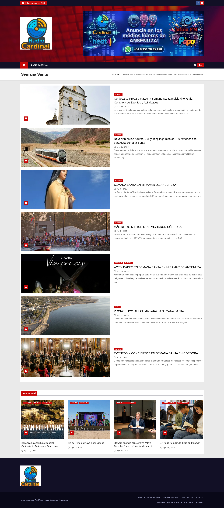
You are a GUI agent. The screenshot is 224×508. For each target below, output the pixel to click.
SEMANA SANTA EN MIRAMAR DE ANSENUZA (145, 184)
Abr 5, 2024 (122, 231)
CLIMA (117, 307)
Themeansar (63, 500)
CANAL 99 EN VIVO (152, 498)
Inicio (114, 74)
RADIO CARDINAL (40, 65)
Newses (53, 500)
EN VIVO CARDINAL (195, 498)
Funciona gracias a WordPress (32, 500)
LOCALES (28, 403)
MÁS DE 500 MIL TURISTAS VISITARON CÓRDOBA (148, 227)
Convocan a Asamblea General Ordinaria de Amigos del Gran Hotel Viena (39, 446)
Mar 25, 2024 (123, 315)
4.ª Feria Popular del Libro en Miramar (180, 443)
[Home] (24, 65)
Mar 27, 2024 (123, 271)
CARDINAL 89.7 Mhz (170, 498)
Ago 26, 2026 (76, 448)
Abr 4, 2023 (122, 357)
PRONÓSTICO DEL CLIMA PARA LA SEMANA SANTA (149, 311)
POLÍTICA (37, 403)
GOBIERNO (131, 403)
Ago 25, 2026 (169, 448)
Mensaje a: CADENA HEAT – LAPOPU (172, 502)
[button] (195, 65)
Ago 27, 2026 (30, 451)
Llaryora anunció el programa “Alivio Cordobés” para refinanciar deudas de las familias (133, 446)
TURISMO (118, 94)
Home (140, 498)
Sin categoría (183, 403)
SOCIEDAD (118, 180)
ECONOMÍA (120, 403)
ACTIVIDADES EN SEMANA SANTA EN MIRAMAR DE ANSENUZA (157, 267)
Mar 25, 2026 (123, 147)
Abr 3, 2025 (122, 189)
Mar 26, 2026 (123, 107)
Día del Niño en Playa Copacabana (86, 443)
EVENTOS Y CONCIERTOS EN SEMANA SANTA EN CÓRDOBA (156, 353)
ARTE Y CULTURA (169, 403)
